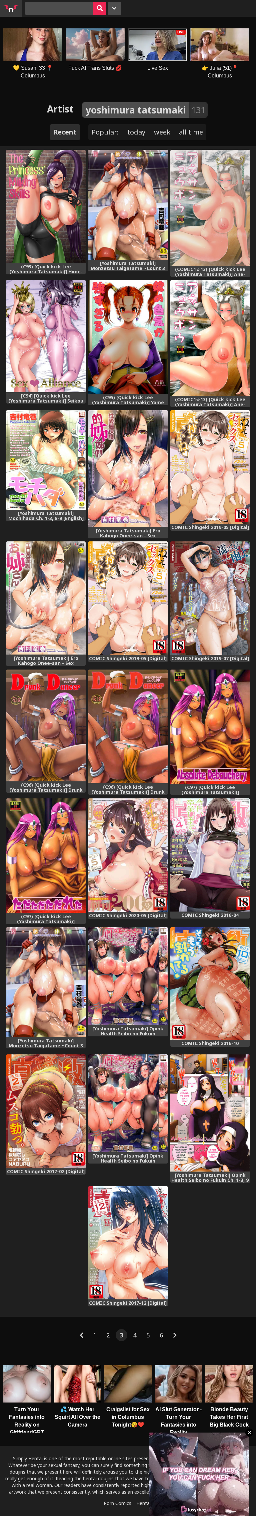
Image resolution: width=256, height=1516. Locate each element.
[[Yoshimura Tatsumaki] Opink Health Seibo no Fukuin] (128, 976)
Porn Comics (117, 1503)
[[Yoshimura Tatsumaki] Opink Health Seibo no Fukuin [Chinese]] (128, 1103)
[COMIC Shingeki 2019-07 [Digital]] (210, 598)
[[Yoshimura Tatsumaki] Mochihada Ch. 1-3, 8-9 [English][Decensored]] (46, 460)
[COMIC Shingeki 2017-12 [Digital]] (128, 1243)
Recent (65, 132)
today (136, 132)
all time (191, 132)
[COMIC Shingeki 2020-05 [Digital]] (128, 855)
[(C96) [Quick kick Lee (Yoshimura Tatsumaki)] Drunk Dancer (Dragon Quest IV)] (46, 725)
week (162, 132)
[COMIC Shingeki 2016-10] (210, 983)
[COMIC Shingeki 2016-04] (210, 855)
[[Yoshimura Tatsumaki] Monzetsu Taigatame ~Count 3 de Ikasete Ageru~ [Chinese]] (128, 204)
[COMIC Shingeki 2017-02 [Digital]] (46, 1111)
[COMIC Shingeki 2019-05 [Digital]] (210, 467)
